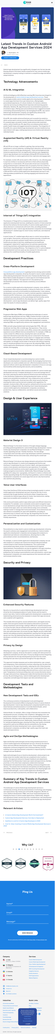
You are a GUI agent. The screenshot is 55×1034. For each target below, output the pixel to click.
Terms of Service (40, 939)
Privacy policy (15, 1027)
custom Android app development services (29, 97)
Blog (30, 1005)
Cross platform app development (13, 272)
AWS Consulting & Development (36, 969)
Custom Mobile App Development (37, 962)
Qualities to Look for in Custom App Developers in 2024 (22, 821)
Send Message (27, 933)
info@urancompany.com (12, 986)
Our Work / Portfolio (34, 1003)
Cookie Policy (27, 1016)
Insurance (5, 1015)
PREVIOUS (9, 832)
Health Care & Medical (8, 1008)
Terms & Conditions (25, 1027)
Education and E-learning (9, 1010)
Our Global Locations (11, 993)
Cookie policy (6, 1027)
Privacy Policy (33, 939)
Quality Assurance (33, 973)
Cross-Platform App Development (37, 964)
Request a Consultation (10, 57)
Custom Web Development (35, 959)
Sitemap (34, 1027)
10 (39, 849)
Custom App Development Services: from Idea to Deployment (24, 818)
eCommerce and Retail (8, 1003)
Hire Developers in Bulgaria (35, 1008)
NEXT (47, 832)
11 (42, 849)
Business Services (7, 1019)
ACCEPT (28, 1023)
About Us (8, 991)
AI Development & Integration (36, 966)
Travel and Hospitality (8, 1012)
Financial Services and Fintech (10, 1005)
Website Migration (33, 978)
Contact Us (9, 988)
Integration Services (34, 971)
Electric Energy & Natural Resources (11, 1021)
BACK (6, 65)
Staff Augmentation (34, 975)
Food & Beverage (7, 1017)
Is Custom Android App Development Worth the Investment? (24, 815)
